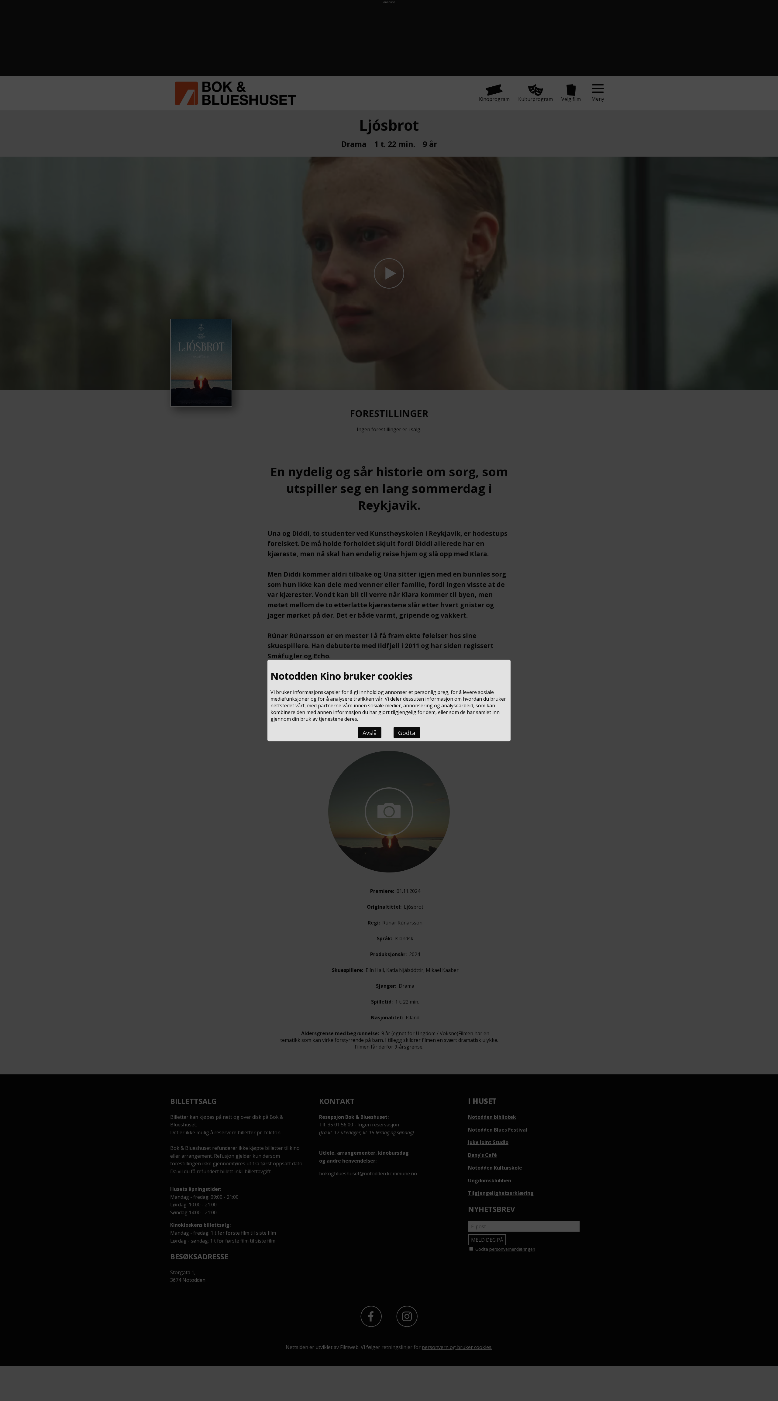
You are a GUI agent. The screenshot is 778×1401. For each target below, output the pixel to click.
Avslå (370, 733)
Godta (406, 733)
